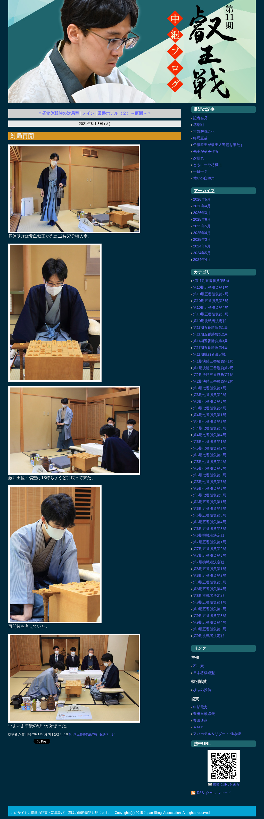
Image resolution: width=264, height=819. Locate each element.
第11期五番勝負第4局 (210, 348)
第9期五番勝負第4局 (209, 622)
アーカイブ (204, 190)
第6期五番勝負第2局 (83, 734)
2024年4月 (202, 259)
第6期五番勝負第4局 (209, 522)
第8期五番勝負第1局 (209, 569)
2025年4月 (202, 233)
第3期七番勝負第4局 (209, 408)
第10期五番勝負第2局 (210, 294)
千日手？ (200, 171)
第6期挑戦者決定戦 (208, 535)
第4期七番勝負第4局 (209, 435)
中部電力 (200, 707)
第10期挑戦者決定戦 (209, 321)
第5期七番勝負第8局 (209, 488)
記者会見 (200, 118)
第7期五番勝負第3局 (209, 555)
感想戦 (198, 125)
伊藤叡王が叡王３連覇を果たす (218, 145)
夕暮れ (198, 158)
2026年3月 (202, 213)
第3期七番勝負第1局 (209, 388)
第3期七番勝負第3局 (209, 401)
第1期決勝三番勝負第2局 (213, 368)
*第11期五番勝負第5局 (211, 281)
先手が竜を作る (205, 151)
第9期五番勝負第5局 (209, 629)
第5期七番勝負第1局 (209, 441)
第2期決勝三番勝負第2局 (213, 381)
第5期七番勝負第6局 (209, 475)
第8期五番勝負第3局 (209, 582)
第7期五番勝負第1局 (209, 542)
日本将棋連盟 (204, 673)
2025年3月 (202, 239)
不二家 (198, 666)
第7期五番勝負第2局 (209, 549)
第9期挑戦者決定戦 (208, 636)
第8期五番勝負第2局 (209, 575)
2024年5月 (202, 253)
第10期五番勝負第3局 (210, 301)
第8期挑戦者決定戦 (208, 595)
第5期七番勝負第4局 (209, 462)
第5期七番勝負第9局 (209, 495)
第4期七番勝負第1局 (209, 415)
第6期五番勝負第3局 (209, 515)
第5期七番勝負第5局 (209, 468)
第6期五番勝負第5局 (209, 529)
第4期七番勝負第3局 (209, 428)
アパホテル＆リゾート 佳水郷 (217, 734)
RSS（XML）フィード (214, 793)
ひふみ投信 (202, 690)
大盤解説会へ (204, 131)
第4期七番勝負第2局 (209, 421)
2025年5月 (202, 226)
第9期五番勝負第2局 (209, 609)
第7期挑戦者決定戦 (208, 562)
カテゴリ (202, 272)
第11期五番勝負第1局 (210, 327)
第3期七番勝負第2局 (209, 395)
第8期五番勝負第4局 (209, 589)
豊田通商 (200, 720)
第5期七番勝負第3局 (209, 455)
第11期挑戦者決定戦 (209, 354)
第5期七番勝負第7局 (209, 482)
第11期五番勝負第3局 (210, 341)
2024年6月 (202, 246)
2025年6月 (202, 219)
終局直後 (200, 138)
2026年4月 (202, 206)
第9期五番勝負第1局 (209, 602)
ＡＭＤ (198, 727)
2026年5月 (202, 199)
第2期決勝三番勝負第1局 (213, 375)
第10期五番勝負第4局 (210, 307)
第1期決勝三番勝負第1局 (213, 361)
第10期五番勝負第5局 (210, 314)
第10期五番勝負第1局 (210, 287)
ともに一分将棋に (207, 165)
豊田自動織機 (204, 714)
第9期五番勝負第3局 (209, 616)
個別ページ (107, 734)
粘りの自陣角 (204, 178)
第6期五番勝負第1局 (209, 502)
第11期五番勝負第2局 (210, 334)
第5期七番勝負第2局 (209, 448)
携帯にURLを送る (226, 784)
